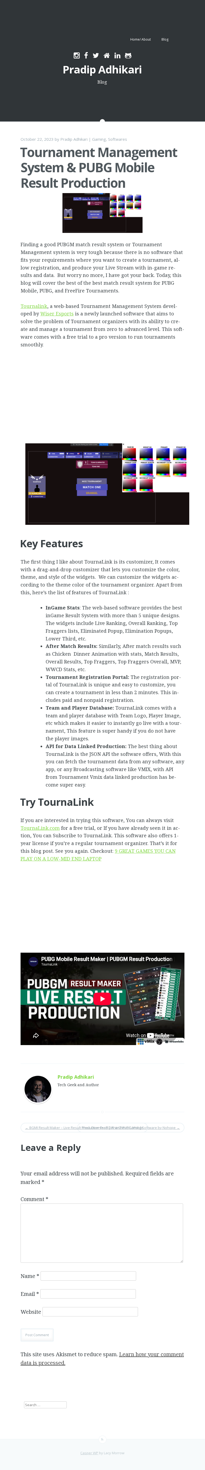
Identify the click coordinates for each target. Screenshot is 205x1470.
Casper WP (89, 1453)
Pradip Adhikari (102, 69)
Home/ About (140, 39)
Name (30, 1276)
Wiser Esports (57, 313)
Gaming (99, 139)
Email (30, 1293)
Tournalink (34, 306)
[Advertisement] (102, 401)
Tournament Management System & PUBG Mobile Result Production (98, 167)
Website (31, 1311)
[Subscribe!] (102, 1440)
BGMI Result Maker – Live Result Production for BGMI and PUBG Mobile (84, 1127)
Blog (164, 39)
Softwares (117, 139)
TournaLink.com (40, 828)
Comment (34, 1199)
